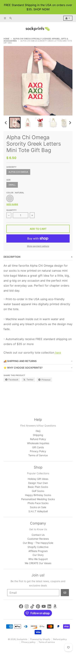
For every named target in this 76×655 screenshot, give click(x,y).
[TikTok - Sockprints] (32, 606)
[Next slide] (70, 122)
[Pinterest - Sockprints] (38, 606)
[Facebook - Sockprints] (21, 606)
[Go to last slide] (6, 122)
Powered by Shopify (40, 639)
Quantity (11, 210)
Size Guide (12, 204)
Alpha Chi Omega (18, 172)
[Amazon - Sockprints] (55, 606)
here (58, 352)
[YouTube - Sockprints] (44, 606)
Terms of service (47, 642)
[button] (15, 122)
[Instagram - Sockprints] (27, 606)
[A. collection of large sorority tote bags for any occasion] (54, 352)
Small (12, 184)
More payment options (38, 246)
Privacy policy (28, 642)
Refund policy (60, 639)
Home (6, 38)
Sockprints (22, 639)
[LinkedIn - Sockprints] (49, 606)
